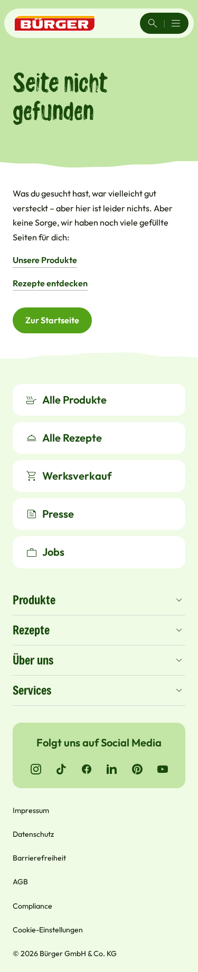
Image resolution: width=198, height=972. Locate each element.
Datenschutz (33, 834)
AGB (20, 881)
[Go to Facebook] (86, 769)
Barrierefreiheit (39, 858)
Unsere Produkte (45, 260)
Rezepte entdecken (50, 283)
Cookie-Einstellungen (48, 929)
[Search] (152, 23)
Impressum (31, 810)
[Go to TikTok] (61, 769)
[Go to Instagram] (36, 769)
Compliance (32, 906)
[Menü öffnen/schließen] (175, 23)
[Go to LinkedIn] (112, 769)
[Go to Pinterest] (137, 769)
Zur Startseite (52, 320)
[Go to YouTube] (162, 769)
